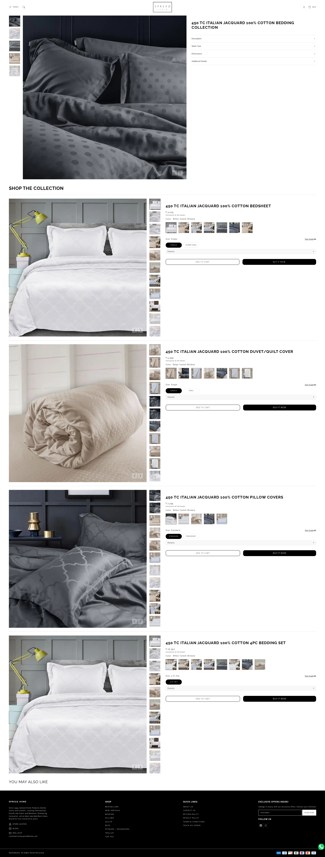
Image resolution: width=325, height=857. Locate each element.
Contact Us (189, 810)
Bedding (109, 814)
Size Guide (309, 239)
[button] (14, 7)
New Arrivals (112, 810)
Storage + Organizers (117, 829)
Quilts (108, 822)
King (194, 391)
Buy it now (279, 262)
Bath (107, 825)
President (192, 537)
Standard (175, 537)
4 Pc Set (176, 683)
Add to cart (203, 262)
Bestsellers (112, 807)
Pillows (109, 818)
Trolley (109, 833)
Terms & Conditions (194, 822)
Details (241, 251)
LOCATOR (23, 824)
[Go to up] (322, 854)
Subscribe (309, 813)
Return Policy (191, 814)
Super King (192, 246)
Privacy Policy (191, 818)
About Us (188, 807)
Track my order (192, 825)
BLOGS (15, 828)
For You (109, 837)
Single (176, 246)
